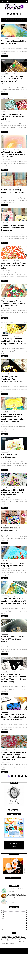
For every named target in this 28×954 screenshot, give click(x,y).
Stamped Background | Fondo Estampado (11, 529)
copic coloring (15, 936)
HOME (7, 950)
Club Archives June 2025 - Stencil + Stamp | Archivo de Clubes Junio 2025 (16, 900)
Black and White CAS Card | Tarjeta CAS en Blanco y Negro (13, 639)
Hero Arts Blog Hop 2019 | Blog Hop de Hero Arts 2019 (13, 564)
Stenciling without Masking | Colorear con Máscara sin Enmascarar (13, 227)
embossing (9, 938)
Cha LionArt (8, 83)
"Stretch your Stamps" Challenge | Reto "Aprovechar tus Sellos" (11, 379)
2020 (14, 922)
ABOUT (11, 950)
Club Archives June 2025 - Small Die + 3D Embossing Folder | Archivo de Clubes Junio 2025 (16, 895)
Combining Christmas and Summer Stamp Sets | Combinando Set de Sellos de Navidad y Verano (12, 418)
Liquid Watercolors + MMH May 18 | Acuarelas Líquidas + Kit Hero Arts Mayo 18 (13, 717)
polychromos (11, 941)
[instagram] (8, 14)
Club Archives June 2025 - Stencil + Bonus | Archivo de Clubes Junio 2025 (16, 889)
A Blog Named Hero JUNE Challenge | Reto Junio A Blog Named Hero (12, 492)
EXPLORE (14, 846)
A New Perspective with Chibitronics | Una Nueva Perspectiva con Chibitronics (14, 341)
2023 (14, 916)
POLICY (20, 950)
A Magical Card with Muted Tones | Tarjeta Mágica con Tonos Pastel (13, 154)
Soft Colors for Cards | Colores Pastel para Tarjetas (13, 191)
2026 (14, 910)
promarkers (16, 941)
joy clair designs (4, 939)
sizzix (3, 943)
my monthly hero (4, 941)
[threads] (11, 14)
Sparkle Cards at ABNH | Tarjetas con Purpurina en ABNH (12, 116)
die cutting (20, 936)
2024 (14, 914)
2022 (14, 918)
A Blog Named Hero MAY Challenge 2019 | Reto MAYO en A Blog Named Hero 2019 (13, 601)
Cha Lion (17, 952)
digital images (4, 938)
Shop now (12, 877)
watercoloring (12, 943)
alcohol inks (4, 936)
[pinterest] (17, 14)
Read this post (4, 56)
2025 (14, 912)
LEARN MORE (14, 819)
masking (17, 939)
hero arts (18, 938)
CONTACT (16, 950)
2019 (14, 925)
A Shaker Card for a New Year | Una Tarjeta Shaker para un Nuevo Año (12, 78)
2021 (14, 920)
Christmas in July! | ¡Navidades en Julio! (10, 456)
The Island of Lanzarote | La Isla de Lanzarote (13, 42)
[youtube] (14, 14)
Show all (14, 20)
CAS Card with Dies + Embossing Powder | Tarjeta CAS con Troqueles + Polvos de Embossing (13, 677)
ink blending (23, 938)
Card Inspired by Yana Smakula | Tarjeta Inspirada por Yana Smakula (13, 303)
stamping (7, 943)
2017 (14, 929)
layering (13, 939)
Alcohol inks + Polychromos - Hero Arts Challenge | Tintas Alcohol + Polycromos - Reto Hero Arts (13, 756)
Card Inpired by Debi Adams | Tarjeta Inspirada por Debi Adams (13, 265)
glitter (14, 938)
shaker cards (22, 941)
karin (9, 939)
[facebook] (20, 14)
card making (9, 936)
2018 (14, 927)
